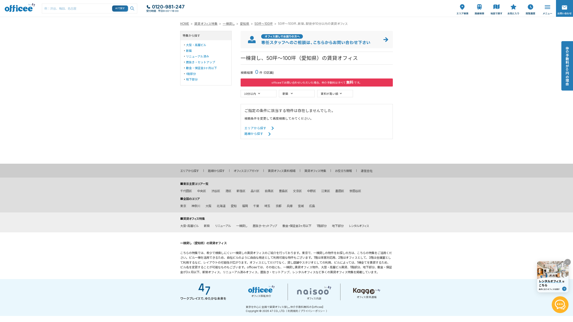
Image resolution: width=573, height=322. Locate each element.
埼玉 (267, 206)
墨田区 (339, 191)
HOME (184, 23)
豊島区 (283, 191)
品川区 (255, 191)
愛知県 (244, 23)
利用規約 (293, 311)
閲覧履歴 (530, 2)
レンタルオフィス (359, 226)
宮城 (301, 206)
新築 (189, 51)
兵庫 (290, 206)
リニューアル (223, 226)
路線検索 (479, 2)
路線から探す (253, 134)
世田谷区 (355, 191)
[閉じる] (567, 262)
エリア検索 (462, 4)
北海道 (221, 206)
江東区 (325, 191)
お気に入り (513, 4)
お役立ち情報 (343, 171)
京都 (278, 206)
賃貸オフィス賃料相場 (281, 171)
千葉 (256, 206)
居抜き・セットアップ (200, 62)
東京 (183, 206)
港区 (228, 191)
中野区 (311, 191)
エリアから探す (255, 128)
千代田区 (186, 191)
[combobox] (89, 8)
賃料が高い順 (329, 93)
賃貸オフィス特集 (206, 23)
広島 (312, 206)
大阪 (208, 206)
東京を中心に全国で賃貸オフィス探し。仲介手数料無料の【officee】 (284, 307)
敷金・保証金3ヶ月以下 (201, 68)
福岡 (245, 206)
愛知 (234, 206)
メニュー (546, 2)
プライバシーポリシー (313, 311)
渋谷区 (215, 191)
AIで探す (120, 8)
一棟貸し (229, 23)
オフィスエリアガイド (246, 171)
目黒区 (269, 191)
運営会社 (366, 171)
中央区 (201, 191)
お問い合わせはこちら (564, 7)
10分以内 (250, 93)
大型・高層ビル (196, 45)
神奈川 (195, 206)
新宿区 (241, 191)
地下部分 (192, 79)
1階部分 (191, 74)
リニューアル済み (197, 56)
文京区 (297, 191)
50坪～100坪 (263, 23)
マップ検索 (496, 4)
